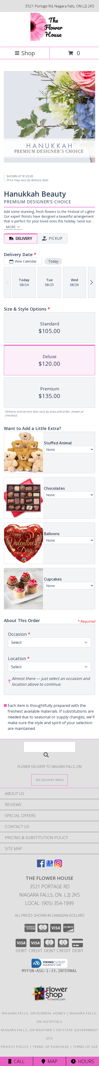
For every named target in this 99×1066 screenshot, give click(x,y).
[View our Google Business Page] (49, 865)
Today (53, 261)
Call (18, 1061)
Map (51, 1061)
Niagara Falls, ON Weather (26, 1030)
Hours (85, 1061)
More (11, 227)
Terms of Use (85, 1046)
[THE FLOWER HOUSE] (50, 40)
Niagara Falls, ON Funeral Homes (34, 1013)
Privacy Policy (15, 1046)
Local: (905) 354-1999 (49, 903)
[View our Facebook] (41, 865)
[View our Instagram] (58, 865)
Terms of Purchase (51, 1046)
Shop (28, 53)
